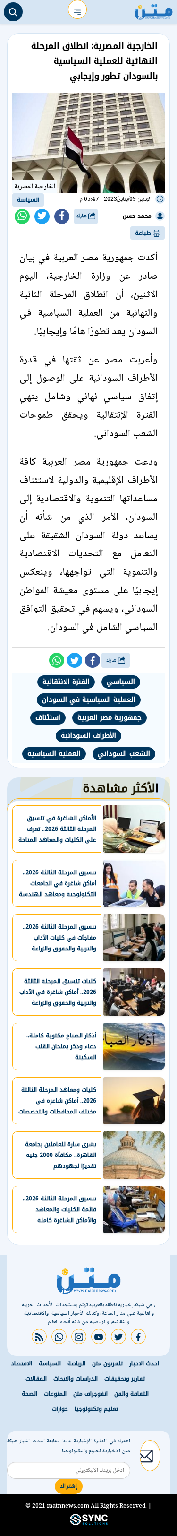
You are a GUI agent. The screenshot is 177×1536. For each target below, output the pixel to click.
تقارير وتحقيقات (124, 1378)
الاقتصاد (21, 1363)
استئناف (47, 717)
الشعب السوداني (124, 753)
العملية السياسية (54, 753)
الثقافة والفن (131, 1394)
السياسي (121, 681)
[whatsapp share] (22, 216)
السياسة (28, 200)
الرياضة (76, 1363)
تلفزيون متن (107, 1363)
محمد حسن (137, 216)
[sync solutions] (89, 1523)
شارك (82, 216)
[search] (13, 11)
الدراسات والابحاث (75, 1378)
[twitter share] (42, 216)
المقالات (36, 1378)
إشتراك (68, 1486)
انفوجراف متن (90, 1394)
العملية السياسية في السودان (88, 699)
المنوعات (55, 1394)
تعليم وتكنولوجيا (96, 1409)
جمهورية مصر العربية (109, 717)
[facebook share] (61, 216)
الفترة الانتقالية (66, 681)
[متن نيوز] (154, 9)
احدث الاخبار (144, 1363)
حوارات (60, 1409)
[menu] (77, 9)
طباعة (144, 233)
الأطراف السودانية (88, 735)
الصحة (29, 1394)
